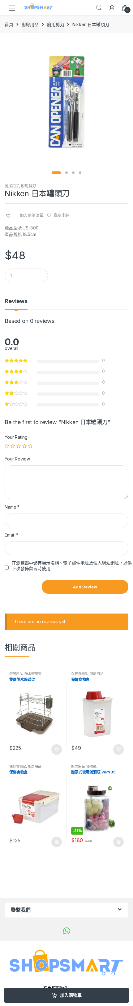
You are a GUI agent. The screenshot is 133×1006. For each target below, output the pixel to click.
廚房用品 (30, 24)
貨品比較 (61, 215)
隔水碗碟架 (32, 674)
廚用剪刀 (55, 24)
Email (11, 534)
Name (12, 507)
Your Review (17, 458)
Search (99, 7)
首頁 (9, 24)
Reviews (16, 301)
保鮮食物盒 (79, 674)
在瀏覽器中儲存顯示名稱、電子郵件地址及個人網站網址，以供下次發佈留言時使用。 (72, 565)
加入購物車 (71, 995)
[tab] (16, 304)
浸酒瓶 (91, 766)
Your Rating (16, 437)
